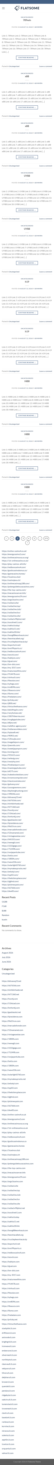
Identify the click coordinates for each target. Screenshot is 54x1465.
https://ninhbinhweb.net (12, 990)
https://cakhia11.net (10, 1221)
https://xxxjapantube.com (13, 1056)
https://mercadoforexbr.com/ (14, 829)
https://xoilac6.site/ (10, 603)
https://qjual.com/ (9, 661)
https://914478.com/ (11, 674)
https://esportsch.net (11, 1244)
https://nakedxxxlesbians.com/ (15, 774)
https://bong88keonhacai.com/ (15, 635)
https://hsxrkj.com (10, 999)
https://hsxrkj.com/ (10, 810)
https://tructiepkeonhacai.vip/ (15, 641)
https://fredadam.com (11, 1315)
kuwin (4, 919)
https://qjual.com (9, 1266)
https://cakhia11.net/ (11, 628)
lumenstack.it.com (9, 1404)
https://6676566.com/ (11, 800)
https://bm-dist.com (10, 1270)
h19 (27, 281)
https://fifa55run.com (11, 1021)
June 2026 (6, 961)
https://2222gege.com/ (12, 846)
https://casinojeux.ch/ (11, 580)
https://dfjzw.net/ (9, 722)
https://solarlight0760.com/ (14, 865)
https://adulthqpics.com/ (12, 709)
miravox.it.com (8, 1431)
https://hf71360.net (10, 994)
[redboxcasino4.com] (27, 8)
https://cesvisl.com (10, 1257)
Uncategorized (27, 17)
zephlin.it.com (8, 1439)
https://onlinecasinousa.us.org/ (15, 557)
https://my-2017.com (11, 1275)
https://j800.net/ (9, 703)
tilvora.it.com (7, 1373)
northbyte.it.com (9, 1359)
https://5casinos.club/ (11, 577)
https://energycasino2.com (13, 1119)
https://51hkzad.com (11, 1003)
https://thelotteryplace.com (14, 1092)
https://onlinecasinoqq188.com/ (16, 583)
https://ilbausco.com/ (11, 690)
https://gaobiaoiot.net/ (12, 820)
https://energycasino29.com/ (14, 596)
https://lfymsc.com (10, 1310)
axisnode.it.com (8, 1337)
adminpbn (38, 27)
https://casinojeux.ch (11, 1154)
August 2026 (7, 952)
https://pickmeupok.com (12, 1101)
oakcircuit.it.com (9, 1399)
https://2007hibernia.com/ (13, 716)
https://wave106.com (11, 1070)
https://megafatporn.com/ (13, 742)
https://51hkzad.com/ (11, 813)
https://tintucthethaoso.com (14, 1324)
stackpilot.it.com (9, 1328)
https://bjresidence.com (12, 1016)
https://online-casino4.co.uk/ (14, 551)
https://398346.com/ (11, 794)
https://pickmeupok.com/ (13, 884)
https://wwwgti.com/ (11, 842)
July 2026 (6, 957)
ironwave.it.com (9, 1346)
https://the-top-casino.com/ (14, 590)
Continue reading (27, 57)
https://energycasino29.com (14, 1177)
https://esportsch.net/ (11, 645)
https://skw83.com (10, 1110)
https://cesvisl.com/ (10, 654)
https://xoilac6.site (10, 1186)
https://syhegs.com (10, 1297)
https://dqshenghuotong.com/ (15, 790)
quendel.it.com (8, 1386)
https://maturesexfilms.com (14, 1279)
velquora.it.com (8, 1368)
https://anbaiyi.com (10, 1083)
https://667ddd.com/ (11, 888)
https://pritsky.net (9, 1319)
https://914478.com (10, 1284)
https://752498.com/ (11, 849)
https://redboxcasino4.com (13, 1137)
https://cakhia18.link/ (11, 632)
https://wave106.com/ (11, 862)
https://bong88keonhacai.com (15, 1230)
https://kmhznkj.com (11, 1007)
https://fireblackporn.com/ (13, 765)
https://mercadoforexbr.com (14, 1025)
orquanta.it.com (9, 1448)
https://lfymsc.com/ (10, 693)
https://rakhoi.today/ (11, 625)
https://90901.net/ (10, 735)
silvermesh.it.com (9, 1355)
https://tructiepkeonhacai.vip (14, 1239)
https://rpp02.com (10, 1088)
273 (46, 538)
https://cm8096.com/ (11, 687)
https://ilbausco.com (11, 1306)
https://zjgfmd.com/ (10, 881)
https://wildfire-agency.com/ (14, 726)
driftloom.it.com (9, 1333)
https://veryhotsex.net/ (12, 713)
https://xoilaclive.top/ (11, 606)
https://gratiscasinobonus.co (14, 1141)
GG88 (4, 901)
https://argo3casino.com (12, 1181)
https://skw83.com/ (10, 891)
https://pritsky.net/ (10, 700)
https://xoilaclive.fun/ (11, 612)
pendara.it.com (8, 1390)
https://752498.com (10, 1052)
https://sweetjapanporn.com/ (14, 748)
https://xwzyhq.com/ (11, 761)
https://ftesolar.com (10, 1292)
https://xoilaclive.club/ (11, 609)
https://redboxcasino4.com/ (14, 567)
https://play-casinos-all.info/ (14, 564)
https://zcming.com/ (10, 752)
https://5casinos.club (11, 1150)
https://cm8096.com (10, 1301)
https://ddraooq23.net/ (12, 797)
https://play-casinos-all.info (14, 1132)
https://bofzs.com (9, 1061)
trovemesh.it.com (9, 1408)
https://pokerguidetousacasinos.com (17, 1163)
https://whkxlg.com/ (10, 758)
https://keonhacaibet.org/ (13, 638)
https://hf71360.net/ (11, 807)
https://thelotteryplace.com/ (14, 878)
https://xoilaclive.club (11, 1195)
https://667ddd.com (10, 1105)
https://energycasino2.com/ (14, 554)
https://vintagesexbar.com (13, 1034)
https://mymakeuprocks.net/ (14, 868)
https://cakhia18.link (11, 1226)
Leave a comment (45, 66)
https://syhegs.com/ (10, 684)
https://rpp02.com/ (10, 875)
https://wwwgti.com (10, 1043)
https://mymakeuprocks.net (14, 1079)
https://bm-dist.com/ (11, 664)
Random (5, 915)
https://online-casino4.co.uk (14, 1114)
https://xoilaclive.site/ (11, 616)
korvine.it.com (8, 1426)
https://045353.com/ (11, 839)
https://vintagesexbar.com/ (13, 836)
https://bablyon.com (10, 1261)
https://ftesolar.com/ (11, 680)
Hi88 (27, 381)
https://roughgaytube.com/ (13, 719)
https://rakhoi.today (10, 1217)
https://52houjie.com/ (11, 739)
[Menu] (3, 8)
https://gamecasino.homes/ (13, 573)
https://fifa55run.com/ (11, 826)
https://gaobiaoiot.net (11, 1012)
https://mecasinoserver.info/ (14, 593)
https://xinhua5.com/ (11, 677)
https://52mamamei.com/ (13, 832)
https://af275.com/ (10, 771)
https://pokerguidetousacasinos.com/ (18, 586)
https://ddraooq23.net (11, 981)
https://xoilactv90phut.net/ (14, 619)
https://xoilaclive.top (11, 1190)
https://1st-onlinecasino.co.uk (15, 1128)
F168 (4, 906)
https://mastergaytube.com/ (14, 768)
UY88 (27, 175)
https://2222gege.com (11, 1048)
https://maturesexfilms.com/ (14, 671)
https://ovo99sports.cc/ (12, 648)
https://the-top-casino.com (13, 1168)
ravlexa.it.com (8, 1422)
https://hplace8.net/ (10, 732)
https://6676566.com (11, 985)
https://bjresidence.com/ (12, 823)
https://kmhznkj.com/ (11, 816)
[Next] (27, 543)
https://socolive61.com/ (12, 622)
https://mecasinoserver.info (13, 1172)
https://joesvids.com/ (11, 745)
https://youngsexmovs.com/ (14, 787)
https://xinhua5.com (10, 1288)
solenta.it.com (8, 1435)
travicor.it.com (8, 1444)
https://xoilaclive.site (11, 1203)
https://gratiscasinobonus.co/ (14, 570)
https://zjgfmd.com (10, 1097)
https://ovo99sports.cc (11, 1248)
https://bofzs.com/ (10, 855)
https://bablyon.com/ (11, 658)
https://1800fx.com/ (10, 858)
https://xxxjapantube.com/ (13, 852)
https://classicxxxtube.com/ (14, 781)
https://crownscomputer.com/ (15, 777)
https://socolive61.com (12, 1212)
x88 (27, 76)
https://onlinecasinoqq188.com (15, 1159)
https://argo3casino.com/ (13, 599)
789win (27, 20)
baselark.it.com (8, 1417)
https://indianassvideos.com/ (14, 729)
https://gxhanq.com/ (10, 784)
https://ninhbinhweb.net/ (13, 803)
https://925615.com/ (11, 755)
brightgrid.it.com (9, 1341)
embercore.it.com (9, 1350)
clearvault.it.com (9, 1364)
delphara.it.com (8, 1377)
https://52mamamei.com (12, 1030)
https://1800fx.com (10, 1039)
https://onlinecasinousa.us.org (15, 1123)
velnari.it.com (7, 1453)
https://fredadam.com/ (11, 696)
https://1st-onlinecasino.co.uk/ (15, 560)
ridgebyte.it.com (9, 1395)
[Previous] (6, 538)
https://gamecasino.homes (13, 1146)
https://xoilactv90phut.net (13, 1208)
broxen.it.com (8, 1382)
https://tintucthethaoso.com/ (14, 706)
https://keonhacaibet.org (12, 1235)
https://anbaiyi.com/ (10, 871)
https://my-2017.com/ (11, 667)
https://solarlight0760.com (13, 1074)
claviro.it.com (7, 1413)
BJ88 (4, 910)
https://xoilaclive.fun (11, 1199)
